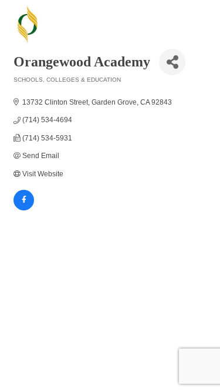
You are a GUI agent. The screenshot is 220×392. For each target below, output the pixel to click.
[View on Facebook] (23, 208)
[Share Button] (172, 62)
